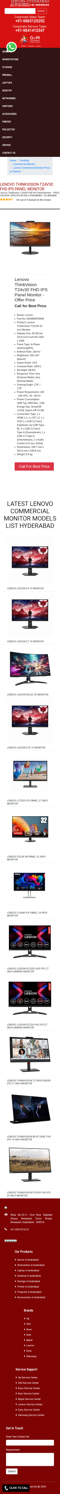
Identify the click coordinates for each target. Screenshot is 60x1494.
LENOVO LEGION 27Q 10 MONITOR (26, 747)
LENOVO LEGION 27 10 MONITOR (25, 641)
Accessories (9, 114)
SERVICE (6, 145)
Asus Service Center (29, 1388)
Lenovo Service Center (30, 1404)
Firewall (7, 75)
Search (41, 10)
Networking (9, 98)
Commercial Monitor (24, 164)
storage (7, 67)
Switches (7, 106)
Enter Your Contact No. (18, 1436)
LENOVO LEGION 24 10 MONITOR (25, 588)
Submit (12, 1471)
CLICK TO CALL (18, 1487)
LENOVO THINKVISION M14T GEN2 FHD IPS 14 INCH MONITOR (29, 1138)
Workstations (10, 59)
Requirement (13, 1449)
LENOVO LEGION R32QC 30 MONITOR (27, 694)
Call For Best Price (34, 466)
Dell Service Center (28, 1382)
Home (13, 160)
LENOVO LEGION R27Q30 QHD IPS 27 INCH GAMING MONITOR (27, 970)
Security (7, 137)
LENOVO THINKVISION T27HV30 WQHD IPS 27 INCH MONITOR (29, 1082)
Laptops (7, 83)
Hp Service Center (28, 1377)
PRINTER (6, 122)
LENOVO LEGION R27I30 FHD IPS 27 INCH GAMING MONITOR (27, 1026)
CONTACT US (8, 153)
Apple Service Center (29, 1399)
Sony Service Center (29, 1409)
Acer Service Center (28, 1393)
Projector (8, 129)
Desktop (7, 90)
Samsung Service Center (31, 1415)
